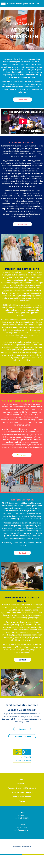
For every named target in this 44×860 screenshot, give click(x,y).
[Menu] (3, 4)
